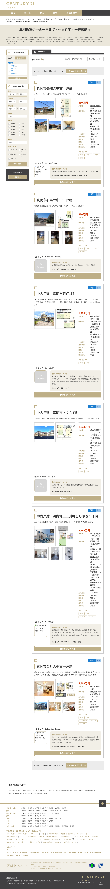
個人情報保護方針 (41, 881)
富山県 (44, 813)
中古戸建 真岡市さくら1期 (57, 412)
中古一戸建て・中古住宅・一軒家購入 (66, 19)
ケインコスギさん (23, 855)
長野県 (30, 813)
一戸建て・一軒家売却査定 (49, 836)
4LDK (22, 132)
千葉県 (45, 810)
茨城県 (52, 810)
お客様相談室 (32, 883)
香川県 (37, 823)
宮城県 (51, 808)
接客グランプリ (35, 842)
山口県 (51, 821)
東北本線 (12, 790)
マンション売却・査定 (59, 852)
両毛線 (18, 790)
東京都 (23, 810)
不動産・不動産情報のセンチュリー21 (19, 19)
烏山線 (34, 790)
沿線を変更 (20, 58)
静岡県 (30, 816)
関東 (83, 19)
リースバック (36, 839)
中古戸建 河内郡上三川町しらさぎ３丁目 (67, 516)
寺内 (12, 68)
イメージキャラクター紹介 (86, 839)
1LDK (22, 123)
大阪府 (23, 818)
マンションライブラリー (81, 836)
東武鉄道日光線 (14, 793)
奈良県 (51, 818)
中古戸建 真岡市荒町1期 (55, 294)
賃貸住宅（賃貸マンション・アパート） (74, 834)
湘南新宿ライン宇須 (45, 790)
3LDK (22, 129)
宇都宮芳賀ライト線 (40, 793)
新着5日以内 (24, 150)
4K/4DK (13, 132)
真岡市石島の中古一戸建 (54, 200)
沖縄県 (72, 826)
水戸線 (23, 790)
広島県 (30, 821)
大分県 (51, 826)
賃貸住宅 (46, 852)
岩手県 (37, 808)
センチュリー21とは (22, 839)
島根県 (44, 821)
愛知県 (23, 816)
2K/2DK (13, 126)
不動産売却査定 (11, 836)
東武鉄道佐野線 (89, 790)
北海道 (23, 808)
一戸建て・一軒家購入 (42, 19)
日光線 (29, 790)
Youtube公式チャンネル (51, 842)
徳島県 (23, 823)
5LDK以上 (24, 135)
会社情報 (9, 881)
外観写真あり (24, 155)
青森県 (30, 808)
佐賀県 (30, 826)
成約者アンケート (70, 842)
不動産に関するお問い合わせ (17, 883)
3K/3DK (13, 129)
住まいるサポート (97, 852)
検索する (17, 78)
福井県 (57, 813)
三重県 (44, 816)
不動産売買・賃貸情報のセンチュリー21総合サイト (23, 831)
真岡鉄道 (9, 21)
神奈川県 (31, 810)
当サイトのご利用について (56, 881)
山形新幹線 (65, 790)
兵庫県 (44, 818)
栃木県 (90, 19)
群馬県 (65, 810)
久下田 (13, 66)
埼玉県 (38, 810)
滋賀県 (37, 818)
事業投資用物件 (52, 834)
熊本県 (44, 826)
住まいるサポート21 (51, 839)
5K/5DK (13, 135)
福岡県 (23, 826)
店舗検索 (9, 839)
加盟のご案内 (18, 881)
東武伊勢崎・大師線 (76, 790)
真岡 (12, 71)
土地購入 (24, 852)
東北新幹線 (56, 790)
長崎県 (37, 826)
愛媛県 (30, 823)
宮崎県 (57, 826)
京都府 (30, 818)
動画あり (13, 158)
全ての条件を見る (17, 164)
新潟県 (37, 813)
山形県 (57, 808)
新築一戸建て (10, 834)
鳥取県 (37, 821)
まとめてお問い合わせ (76, 71)
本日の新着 (14, 150)
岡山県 (23, 821)
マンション (34, 834)
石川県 (51, 813)
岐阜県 (37, 816)
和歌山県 (58, 818)
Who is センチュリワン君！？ (16, 842)
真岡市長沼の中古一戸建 (54, 88)
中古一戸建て (23, 834)
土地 (42, 834)
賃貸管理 (95, 836)
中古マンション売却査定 (28, 836)
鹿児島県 (65, 826)
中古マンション (13, 852)
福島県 (64, 808)
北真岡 (13, 73)
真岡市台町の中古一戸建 (54, 666)
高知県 (44, 823)
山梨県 (23, 813)
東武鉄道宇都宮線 (26, 793)
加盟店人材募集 (66, 839)
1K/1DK (13, 123)
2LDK (22, 126)
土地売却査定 (65, 836)
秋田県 (44, 808)
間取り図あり (13, 155)
